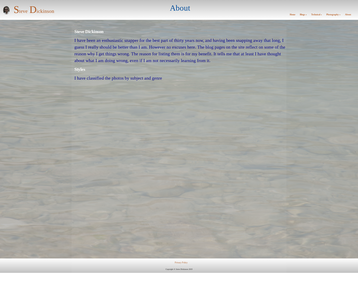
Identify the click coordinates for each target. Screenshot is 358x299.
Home (292, 14)
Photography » (333, 14)
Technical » (316, 14)
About (348, 14)
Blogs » (303, 14)
